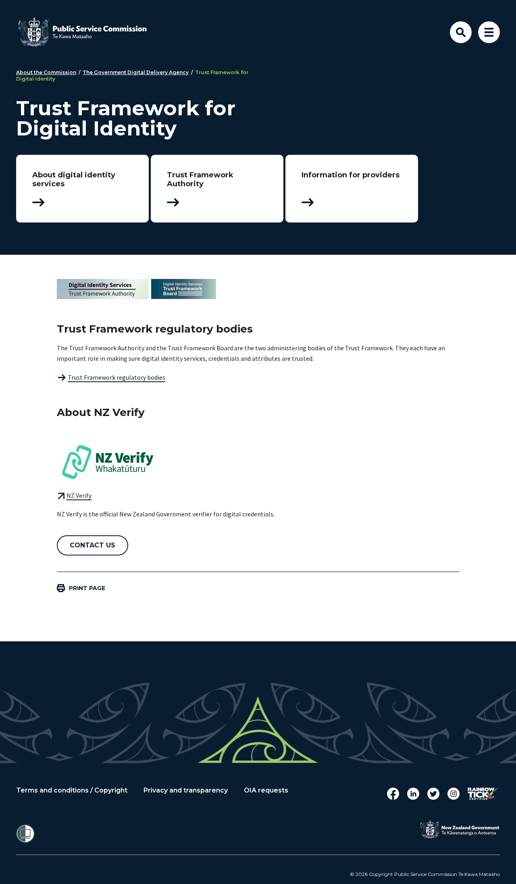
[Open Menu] (489, 32)
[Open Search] (461, 32)
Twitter (433, 794)
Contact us (92, 545)
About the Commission (46, 72)
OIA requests (266, 790)
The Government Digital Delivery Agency (136, 72)
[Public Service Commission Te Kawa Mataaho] (88, 32)
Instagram (453, 794)
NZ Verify (79, 495)
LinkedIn (413, 794)
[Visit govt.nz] (459, 829)
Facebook (393, 794)
